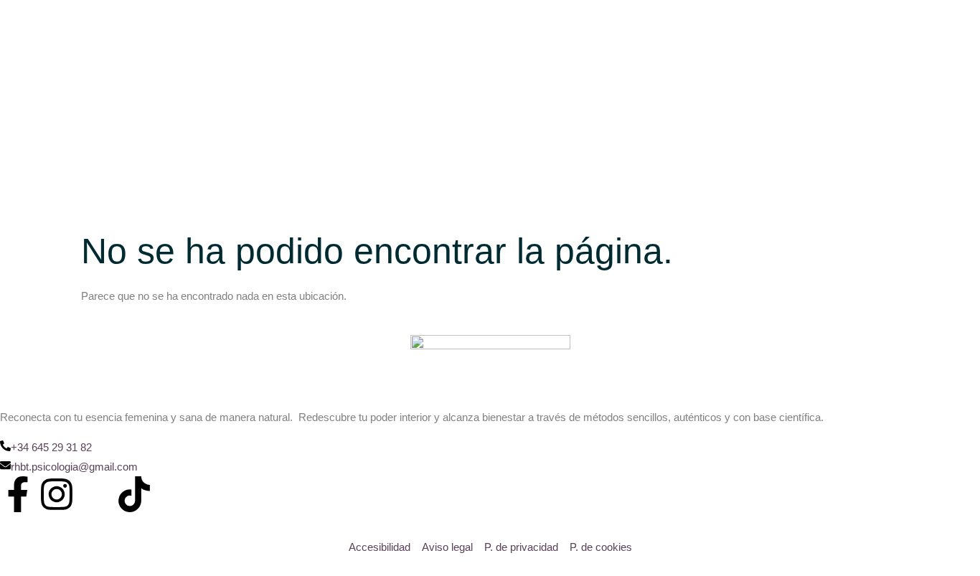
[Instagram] (57, 494)
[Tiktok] (134, 494)
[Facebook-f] (18, 494)
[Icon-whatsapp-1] (173, 494)
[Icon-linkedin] (95, 494)
